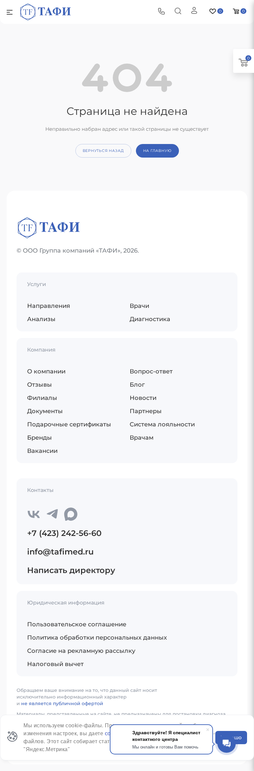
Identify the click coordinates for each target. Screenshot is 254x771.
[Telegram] (52, 514)
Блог (137, 384)
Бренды (39, 437)
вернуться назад (103, 150)
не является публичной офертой (62, 703)
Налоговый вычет (55, 664)
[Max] (70, 514)
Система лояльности (162, 424)
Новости (143, 398)
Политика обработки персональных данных (97, 637)
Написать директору (71, 570)
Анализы (41, 319)
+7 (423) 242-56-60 (64, 533)
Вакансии (42, 451)
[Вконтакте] (33, 514)
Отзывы (39, 384)
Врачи (139, 306)
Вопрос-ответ (151, 371)
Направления (48, 306)
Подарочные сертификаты (69, 424)
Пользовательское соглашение (76, 624)
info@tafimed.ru (60, 551)
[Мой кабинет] (194, 12)
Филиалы (42, 398)
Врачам (141, 437)
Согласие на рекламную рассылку (81, 650)
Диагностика (150, 319)
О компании (46, 371)
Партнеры (146, 411)
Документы (45, 411)
